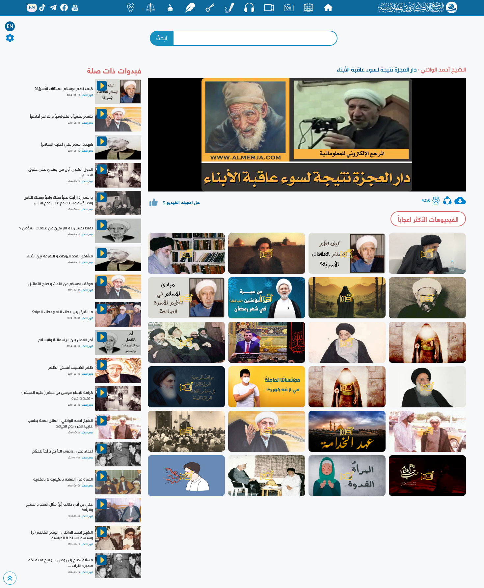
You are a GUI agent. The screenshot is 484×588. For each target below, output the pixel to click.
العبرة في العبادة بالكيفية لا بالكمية (63, 479)
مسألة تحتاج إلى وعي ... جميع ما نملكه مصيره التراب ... (60, 562)
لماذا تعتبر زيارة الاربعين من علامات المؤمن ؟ (56, 228)
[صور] (289, 8)
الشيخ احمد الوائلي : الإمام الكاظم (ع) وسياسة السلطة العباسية (62, 535)
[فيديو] (269, 8)
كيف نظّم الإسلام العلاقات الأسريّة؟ (64, 88)
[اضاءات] (131, 8)
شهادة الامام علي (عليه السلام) (67, 144)
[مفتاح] (210, 8)
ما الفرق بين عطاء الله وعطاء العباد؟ (62, 311)
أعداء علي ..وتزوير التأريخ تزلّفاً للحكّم (62, 451)
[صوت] (249, 7)
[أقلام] (229, 8)
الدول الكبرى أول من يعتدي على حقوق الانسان (60, 172)
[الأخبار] (308, 8)
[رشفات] (190, 8)
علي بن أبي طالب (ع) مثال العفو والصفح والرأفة (59, 507)
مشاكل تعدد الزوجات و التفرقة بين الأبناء (59, 256)
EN (10, 26)
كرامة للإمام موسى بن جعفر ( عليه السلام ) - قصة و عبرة (57, 395)
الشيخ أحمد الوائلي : (441, 69)
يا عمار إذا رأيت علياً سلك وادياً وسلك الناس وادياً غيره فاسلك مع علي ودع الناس (58, 200)
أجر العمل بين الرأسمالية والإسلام (65, 339)
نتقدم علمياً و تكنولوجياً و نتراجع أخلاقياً (61, 116)
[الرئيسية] (328, 8)
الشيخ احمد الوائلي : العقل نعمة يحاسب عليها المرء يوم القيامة (60, 423)
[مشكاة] (170, 8)
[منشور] (150, 8)
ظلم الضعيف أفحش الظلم (70, 367)
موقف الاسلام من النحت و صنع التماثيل (60, 283)
